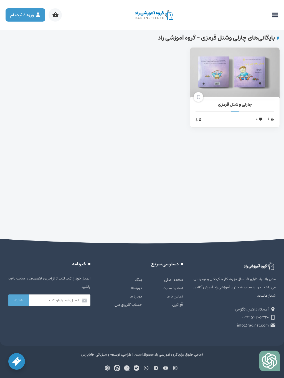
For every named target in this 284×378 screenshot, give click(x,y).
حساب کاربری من (128, 304)
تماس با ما (174, 296)
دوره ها (136, 288)
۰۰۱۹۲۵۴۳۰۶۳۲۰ (255, 317)
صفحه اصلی (173, 279)
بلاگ (138, 279)
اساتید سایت (173, 288)
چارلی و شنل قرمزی (235, 104)
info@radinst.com (253, 325)
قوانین (177, 304)
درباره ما (136, 296)
